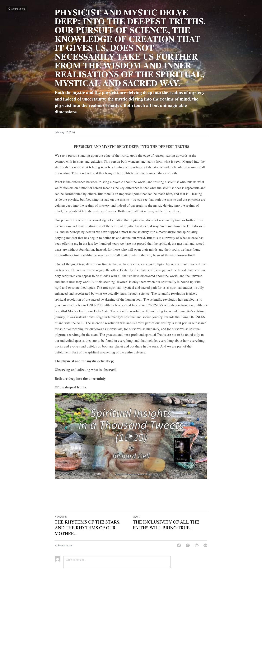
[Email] (205, 545)
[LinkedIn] (197, 545)
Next (135, 516)
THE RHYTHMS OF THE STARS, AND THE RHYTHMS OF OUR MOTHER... (87, 527)
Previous (62, 516)
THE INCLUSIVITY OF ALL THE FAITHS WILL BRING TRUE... (166, 524)
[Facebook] (179, 545)
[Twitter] (188, 545)
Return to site (18, 8)
